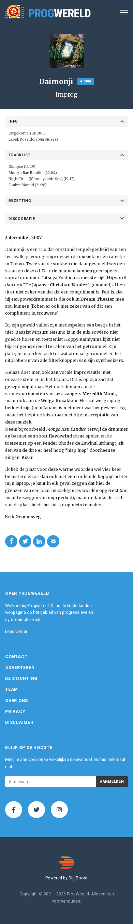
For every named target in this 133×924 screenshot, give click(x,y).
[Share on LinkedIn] (39, 541)
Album (85, 81)
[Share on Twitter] (25, 541)
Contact (16, 656)
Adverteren (20, 667)
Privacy (15, 711)
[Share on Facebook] (11, 541)
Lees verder (16, 631)
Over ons (16, 700)
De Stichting (21, 678)
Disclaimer (19, 722)
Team (11, 689)
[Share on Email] (53, 541)
